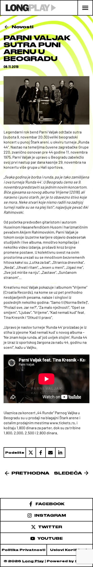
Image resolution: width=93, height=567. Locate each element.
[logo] (28, 7)
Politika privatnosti (23, 550)
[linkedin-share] (60, 452)
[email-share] (50, 452)
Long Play (33, 561)
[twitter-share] (31, 452)
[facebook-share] (40, 452)
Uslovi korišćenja (70, 550)
